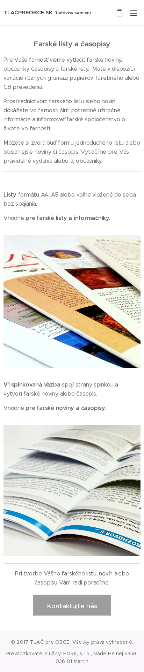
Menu (134, 13)
